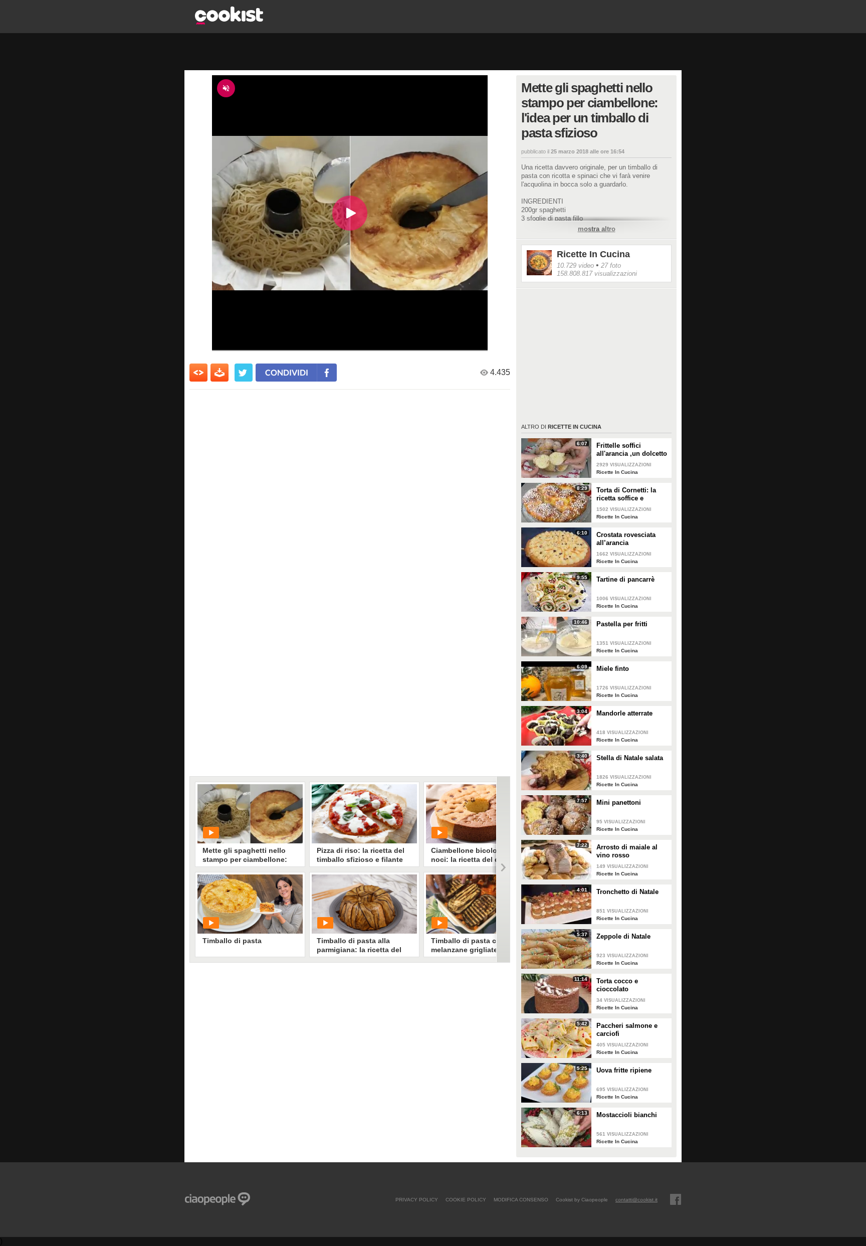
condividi (286, 372)
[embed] (198, 373)
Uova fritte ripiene (624, 1070)
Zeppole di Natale (623, 936)
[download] (219, 373)
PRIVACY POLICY (416, 1199)
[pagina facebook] (675, 1199)
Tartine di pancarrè (625, 579)
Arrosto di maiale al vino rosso (627, 851)
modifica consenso (521, 1199)
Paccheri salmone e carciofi (627, 1029)
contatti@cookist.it (636, 1199)
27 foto (611, 265)
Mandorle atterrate (624, 713)
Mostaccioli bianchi (626, 1115)
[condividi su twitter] (244, 373)
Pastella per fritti (621, 624)
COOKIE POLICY (466, 1199)
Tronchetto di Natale (627, 892)
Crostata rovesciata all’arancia (626, 539)
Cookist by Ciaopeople (582, 1199)
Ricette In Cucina (593, 254)
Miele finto (612, 668)
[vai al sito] (229, 22)
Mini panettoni (618, 802)
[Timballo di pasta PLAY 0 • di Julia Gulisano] (250, 904)
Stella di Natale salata (629, 758)
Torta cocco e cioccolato (617, 985)
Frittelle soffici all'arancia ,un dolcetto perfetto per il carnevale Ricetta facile (632, 450)
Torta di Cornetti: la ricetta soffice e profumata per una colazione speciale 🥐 (630, 494)
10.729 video (575, 265)
